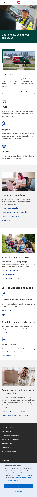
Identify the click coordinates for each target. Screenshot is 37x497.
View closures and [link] (13, 333)
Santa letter (9, 274)
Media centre (6, 448)
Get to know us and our (15, 36)
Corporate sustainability (10, 436)
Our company (6, 432)
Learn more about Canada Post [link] (19, 92)
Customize (18, 491)
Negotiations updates (9, 452)
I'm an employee (7, 444)
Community (10, 270)
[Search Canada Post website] (33, 2)
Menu (4, 2)
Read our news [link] (10, 355)
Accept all (18, 486)
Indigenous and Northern (15, 212)
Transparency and (10, 216)
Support (5, 461)
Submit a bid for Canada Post (15, 415)
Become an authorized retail (14, 411)
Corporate (10, 208)
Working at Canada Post (10, 440)
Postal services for (10, 278)
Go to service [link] (8, 310)
